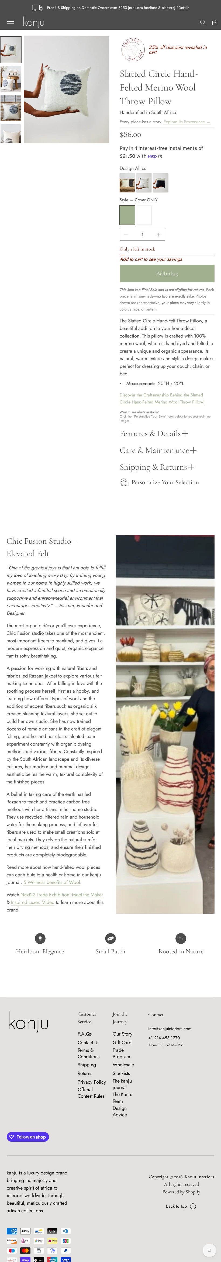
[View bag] (215, 22)
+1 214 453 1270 (164, 1038)
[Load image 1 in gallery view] (11, 50)
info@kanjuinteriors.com (169, 1029)
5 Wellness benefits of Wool (51, 882)
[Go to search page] (203, 22)
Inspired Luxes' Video (32, 902)
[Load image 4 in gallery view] (11, 137)
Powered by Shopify (181, 1192)
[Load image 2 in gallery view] (11, 79)
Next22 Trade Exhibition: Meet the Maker (61, 894)
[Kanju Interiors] (33, 22)
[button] (203, 22)
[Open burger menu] (10, 22)
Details (183, 7)
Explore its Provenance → (187, 122)
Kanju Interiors (199, 1177)
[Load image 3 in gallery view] (11, 108)
